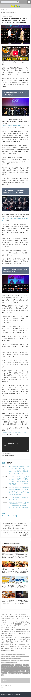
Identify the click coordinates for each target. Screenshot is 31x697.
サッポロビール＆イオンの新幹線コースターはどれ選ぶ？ (18, 498)
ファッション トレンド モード (7, 664)
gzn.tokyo (9, 694)
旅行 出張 (23, 671)
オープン (13, 656)
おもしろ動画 (18, 654)
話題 (3, 463)
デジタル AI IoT (4, 662)
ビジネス (15, 662)
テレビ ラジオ (14, 660)
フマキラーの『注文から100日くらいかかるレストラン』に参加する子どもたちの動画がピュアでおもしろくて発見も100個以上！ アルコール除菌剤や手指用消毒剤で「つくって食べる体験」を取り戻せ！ (19, 480)
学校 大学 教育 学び (12, 669)
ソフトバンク (17, 658)
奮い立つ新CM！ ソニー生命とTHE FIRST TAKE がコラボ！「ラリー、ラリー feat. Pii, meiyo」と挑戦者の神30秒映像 (15, 534)
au (1, 654)
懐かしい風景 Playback (6, 671)
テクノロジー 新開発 (5, 660)
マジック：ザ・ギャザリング (7, 666)
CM (4, 654)
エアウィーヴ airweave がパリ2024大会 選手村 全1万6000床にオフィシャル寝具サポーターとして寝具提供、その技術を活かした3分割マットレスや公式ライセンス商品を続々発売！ (19, 491)
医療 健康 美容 (4, 669)
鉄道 (2, 675)
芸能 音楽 (10, 673)
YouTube (5, 515)
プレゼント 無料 (18, 664)
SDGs (7, 654)
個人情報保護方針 (6, 685)
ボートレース (26, 664)
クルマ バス (18, 656)
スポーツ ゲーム (12, 515)
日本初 (27, 671)
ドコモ (10, 662)
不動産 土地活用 (26, 666)
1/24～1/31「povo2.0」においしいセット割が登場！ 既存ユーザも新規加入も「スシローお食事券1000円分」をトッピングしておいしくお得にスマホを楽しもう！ (19, 505)
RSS (2, 687)
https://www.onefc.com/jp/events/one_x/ (14, 125)
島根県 (28, 669)
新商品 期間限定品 (16, 671)
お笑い (23, 654)
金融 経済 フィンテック (24, 673)
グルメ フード (25, 656)
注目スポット (4, 673)
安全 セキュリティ (22, 669)
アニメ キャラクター (5, 656)
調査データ (15, 673)
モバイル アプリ (18, 666)
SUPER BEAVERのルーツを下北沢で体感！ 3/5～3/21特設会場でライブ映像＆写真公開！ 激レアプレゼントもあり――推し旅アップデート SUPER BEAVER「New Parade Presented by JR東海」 (15, 526)
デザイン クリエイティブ (23, 660)
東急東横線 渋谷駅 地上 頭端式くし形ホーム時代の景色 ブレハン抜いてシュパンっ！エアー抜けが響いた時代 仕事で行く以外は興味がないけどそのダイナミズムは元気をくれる (19, 470)
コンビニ (3, 658)
